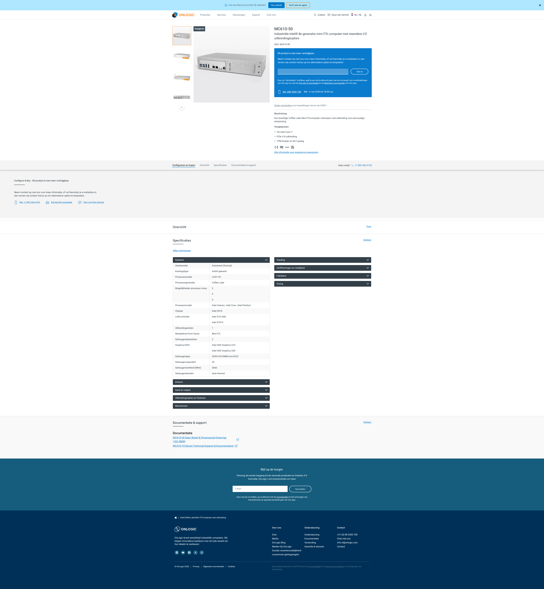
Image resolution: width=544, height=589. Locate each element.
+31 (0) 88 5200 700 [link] (347, 534)
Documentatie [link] (311, 538)
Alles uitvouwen (182, 251)
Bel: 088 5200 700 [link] (292, 92)
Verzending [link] (310, 542)
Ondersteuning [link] (311, 534)
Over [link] (274, 534)
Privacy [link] (196, 566)
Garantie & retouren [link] (314, 546)
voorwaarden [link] (282, 497)
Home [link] (176, 518)
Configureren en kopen (183, 165)
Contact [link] (341, 546)
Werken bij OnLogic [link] (282, 546)
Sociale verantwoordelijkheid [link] (286, 550)
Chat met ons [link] (343, 538)
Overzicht (204, 165)
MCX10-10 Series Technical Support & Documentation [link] (203, 446)
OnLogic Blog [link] (278, 542)
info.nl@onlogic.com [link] (347, 542)
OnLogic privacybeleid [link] (309, 83)
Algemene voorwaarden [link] (334, 83)
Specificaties (220, 165)
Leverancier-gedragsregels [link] (285, 554)
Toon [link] (368, 226)
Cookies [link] (231, 566)
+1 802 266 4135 (363, 165)
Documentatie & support (243, 165)
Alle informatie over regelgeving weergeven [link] (296, 152)
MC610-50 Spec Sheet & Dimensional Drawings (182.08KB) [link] (199, 439)
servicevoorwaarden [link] (335, 566)
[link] (183, 15)
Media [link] (275, 538)
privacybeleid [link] (314, 566)
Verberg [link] (367, 240)
